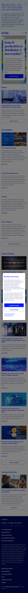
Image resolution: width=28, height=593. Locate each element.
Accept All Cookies (14, 305)
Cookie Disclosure (8, 315)
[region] (14, 296)
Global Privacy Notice (9, 313)
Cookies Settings (14, 309)
